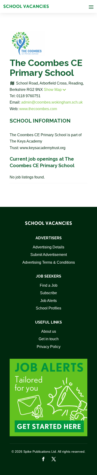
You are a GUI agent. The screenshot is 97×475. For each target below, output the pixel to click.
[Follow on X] (53, 459)
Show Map (53, 90)
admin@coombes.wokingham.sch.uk (52, 102)
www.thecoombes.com (38, 109)
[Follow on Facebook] (43, 459)
